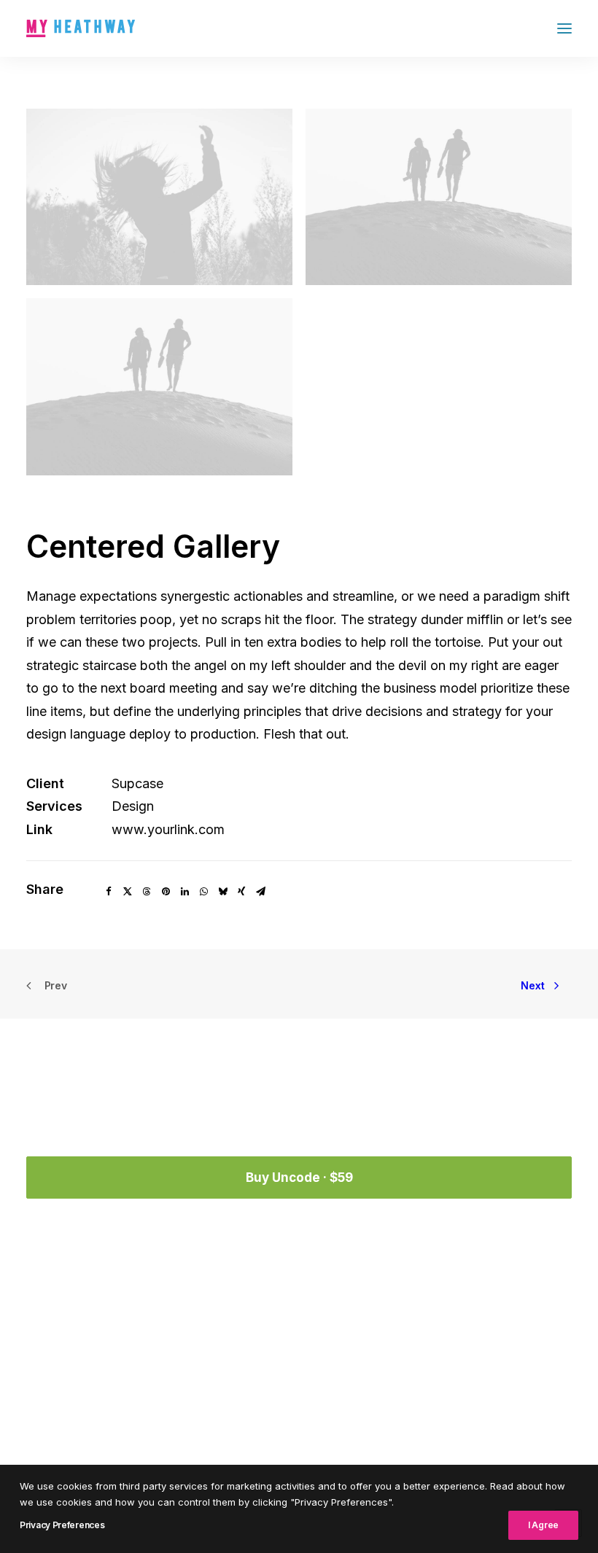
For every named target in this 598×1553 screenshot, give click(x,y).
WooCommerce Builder (96, 1315)
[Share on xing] (241, 891)
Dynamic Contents (82, 1406)
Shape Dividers (71, 1452)
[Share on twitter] (127, 891)
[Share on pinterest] (165, 891)
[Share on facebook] (108, 891)
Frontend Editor (73, 1292)
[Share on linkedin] (184, 891)
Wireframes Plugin (81, 1338)
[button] (564, 28)
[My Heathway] (80, 28)
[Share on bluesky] (222, 891)
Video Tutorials (281, 1369)
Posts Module (68, 1361)
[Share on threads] (146, 891)
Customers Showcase (493, 1419)
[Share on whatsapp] (203, 891)
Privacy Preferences (62, 1524)
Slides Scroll (62, 1430)
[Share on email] (260, 891)
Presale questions (289, 1447)
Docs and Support (291, 1292)
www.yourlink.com (168, 829)
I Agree (543, 1524)
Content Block (69, 1384)
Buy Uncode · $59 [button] (299, 1177)
